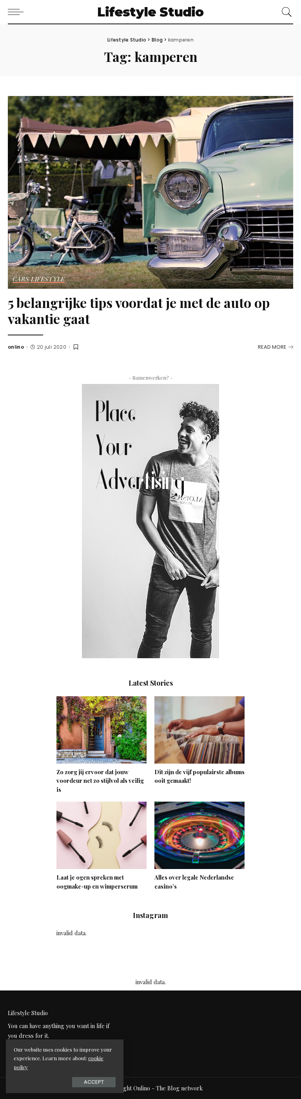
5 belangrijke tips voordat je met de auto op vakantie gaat (139, 310)
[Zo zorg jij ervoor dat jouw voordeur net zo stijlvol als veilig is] (101, 728)
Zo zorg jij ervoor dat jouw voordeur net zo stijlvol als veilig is (100, 780)
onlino (16, 347)
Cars (21, 279)
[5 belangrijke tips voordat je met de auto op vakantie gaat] (150, 191)
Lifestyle (48, 279)
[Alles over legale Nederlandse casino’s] (199, 834)
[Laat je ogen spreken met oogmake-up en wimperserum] (101, 834)
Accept (94, 1082)
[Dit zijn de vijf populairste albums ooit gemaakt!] (199, 728)
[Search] (285, 12)
